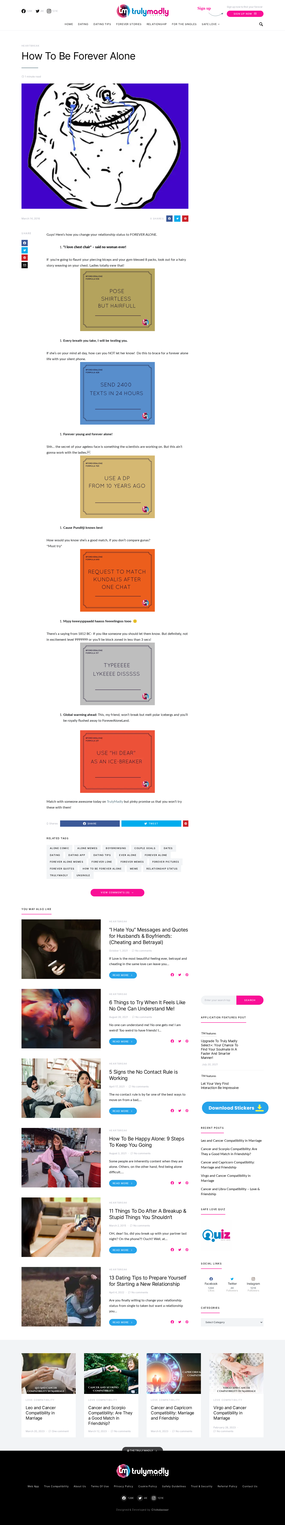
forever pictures (165, 861)
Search (249, 1000)
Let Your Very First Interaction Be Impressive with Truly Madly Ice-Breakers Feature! (220, 1047)
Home (69, 24)
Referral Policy (228, 1486)
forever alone (156, 855)
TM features (208, 1033)
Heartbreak (30, 45)
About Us (80, 1486)
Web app (33, 1486)
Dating (83, 24)
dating (55, 855)
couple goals (144, 848)
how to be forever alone (102, 868)
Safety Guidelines (174, 1486)
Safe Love (209, 24)
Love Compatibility (40, 1399)
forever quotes (62, 868)
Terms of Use (100, 1486)
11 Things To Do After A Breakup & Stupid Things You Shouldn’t (147, 1214)
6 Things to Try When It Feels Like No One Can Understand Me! (147, 1005)
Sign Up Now (243, 13)
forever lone (102, 861)
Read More (121, 975)
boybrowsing (116, 848)
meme (134, 868)
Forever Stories (129, 24)
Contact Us (249, 1486)
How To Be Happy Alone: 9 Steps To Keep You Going (146, 1142)
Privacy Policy (124, 1486)
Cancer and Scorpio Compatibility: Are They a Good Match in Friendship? (110, 1415)
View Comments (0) (115, 892)
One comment (60, 1431)
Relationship (157, 24)
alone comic (59, 848)
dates (168, 848)
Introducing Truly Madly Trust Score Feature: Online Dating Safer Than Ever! (221, 1083)
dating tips (102, 855)
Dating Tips (102, 24)
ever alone (127, 855)
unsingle (83, 875)
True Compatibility (56, 1486)
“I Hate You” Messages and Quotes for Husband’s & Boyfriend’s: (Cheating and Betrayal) (148, 936)
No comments (143, 950)
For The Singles (184, 24)
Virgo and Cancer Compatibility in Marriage (229, 1413)
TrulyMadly (115, 801)
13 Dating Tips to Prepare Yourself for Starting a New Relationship (148, 1281)
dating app (76, 855)
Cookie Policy (147, 1486)
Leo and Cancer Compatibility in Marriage (231, 1140)
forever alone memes (66, 861)
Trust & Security (201, 1486)
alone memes (87, 848)
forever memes (132, 861)
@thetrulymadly (140, 1450)
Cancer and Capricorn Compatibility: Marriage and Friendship (172, 1413)
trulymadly (59, 875)
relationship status (162, 868)
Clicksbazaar (160, 1509)
